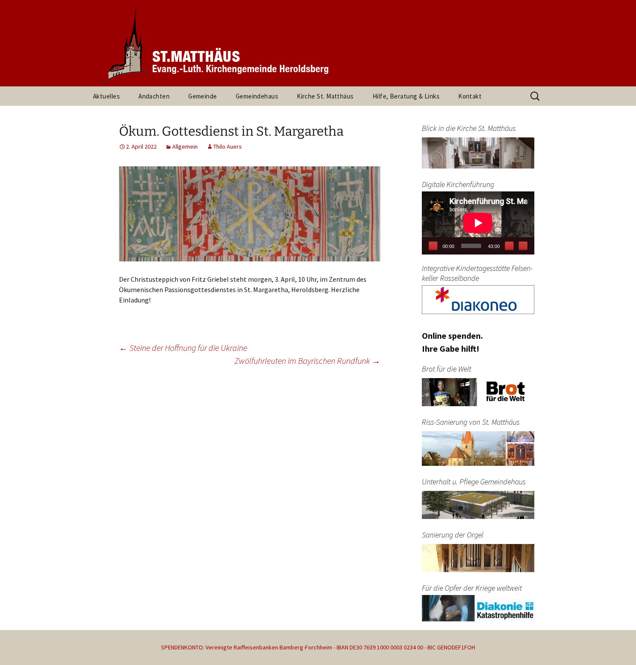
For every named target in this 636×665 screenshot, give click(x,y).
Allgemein (185, 146)
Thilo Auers (227, 146)
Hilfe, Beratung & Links (406, 96)
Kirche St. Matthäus (325, 96)
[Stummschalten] (509, 246)
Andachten (154, 96)
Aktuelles (106, 96)
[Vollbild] (523, 246)
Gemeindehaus (257, 96)
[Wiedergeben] (433, 246)
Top (615, 644)
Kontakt (470, 96)
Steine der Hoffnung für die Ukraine (183, 347)
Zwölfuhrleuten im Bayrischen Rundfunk (307, 360)
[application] (478, 223)
